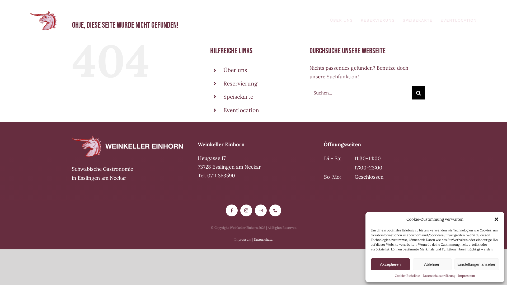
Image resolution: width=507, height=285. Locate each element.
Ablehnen (432, 264)
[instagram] (246, 210)
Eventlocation (241, 110)
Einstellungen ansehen (476, 264)
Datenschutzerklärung (439, 276)
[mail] (261, 210)
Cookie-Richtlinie (407, 276)
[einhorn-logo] (43, 13)
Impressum (466, 276)
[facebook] (232, 210)
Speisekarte (238, 96)
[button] (496, 219)
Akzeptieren (390, 264)
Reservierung (240, 83)
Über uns (235, 70)
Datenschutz (263, 239)
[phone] (275, 210)
